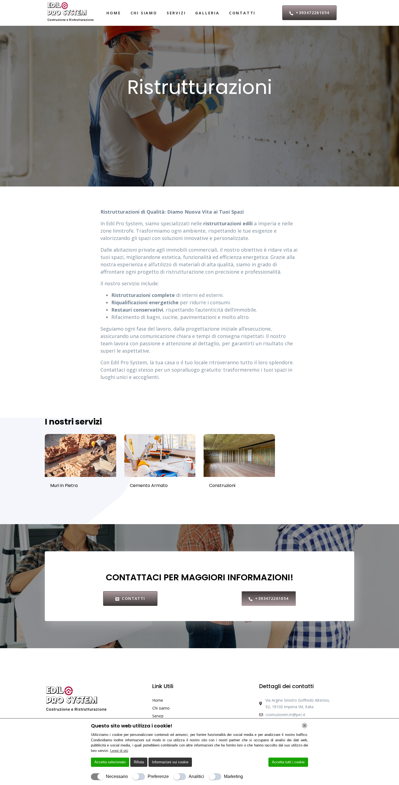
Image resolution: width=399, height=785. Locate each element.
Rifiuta (139, 762)
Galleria (207, 12)
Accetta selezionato (110, 762)
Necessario (117, 776)
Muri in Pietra (64, 485)
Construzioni (222, 485)
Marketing (233, 776)
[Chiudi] (304, 725)
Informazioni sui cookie (170, 762)
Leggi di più (119, 751)
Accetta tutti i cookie (288, 762)
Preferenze (158, 776)
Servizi (176, 12)
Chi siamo (144, 12)
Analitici (196, 776)
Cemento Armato (149, 485)
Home (113, 12)
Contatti (242, 12)
